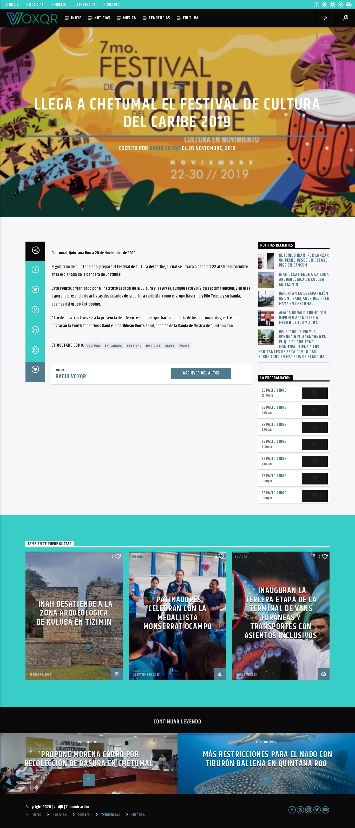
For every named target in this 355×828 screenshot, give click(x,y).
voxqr (184, 345)
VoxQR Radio (37, 671)
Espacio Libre (274, 390)
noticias (153, 345)
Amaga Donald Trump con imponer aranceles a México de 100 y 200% (302, 318)
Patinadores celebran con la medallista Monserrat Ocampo (177, 613)
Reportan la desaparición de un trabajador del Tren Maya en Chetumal (304, 298)
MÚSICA (60, 5)
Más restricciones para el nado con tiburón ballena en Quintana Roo (267, 759)
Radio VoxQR (165, 148)
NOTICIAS (36, 5)
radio (169, 345)
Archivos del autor (201, 373)
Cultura (177, 87)
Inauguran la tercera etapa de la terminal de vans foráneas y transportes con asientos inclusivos (281, 613)
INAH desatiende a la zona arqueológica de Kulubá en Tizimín (304, 279)
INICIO (13, 5)
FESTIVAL (134, 345)
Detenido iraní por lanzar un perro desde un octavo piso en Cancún (304, 260)
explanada (113, 345)
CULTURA (113, 5)
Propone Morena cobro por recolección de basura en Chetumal (88, 759)
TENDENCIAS (86, 5)
